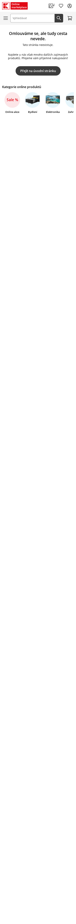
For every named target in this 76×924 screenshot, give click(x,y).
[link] (52, 6)
